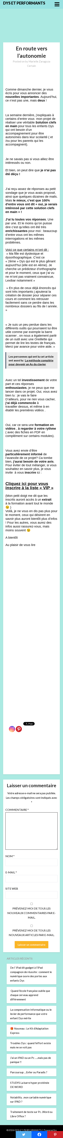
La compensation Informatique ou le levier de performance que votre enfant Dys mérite (31, 1014)
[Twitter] (23, 1134)
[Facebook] (39, 1134)
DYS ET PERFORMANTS (24, 3)
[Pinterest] (19, 727)
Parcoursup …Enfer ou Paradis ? (28, 1072)
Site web (11, 888)
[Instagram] (12, 727)
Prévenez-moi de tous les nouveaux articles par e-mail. (31, 933)
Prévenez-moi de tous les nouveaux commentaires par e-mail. (31, 913)
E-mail (11, 872)
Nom (10, 856)
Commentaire (17, 809)
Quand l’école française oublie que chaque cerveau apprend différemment (30, 995)
